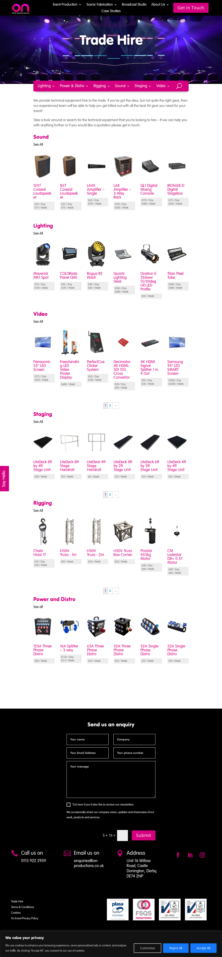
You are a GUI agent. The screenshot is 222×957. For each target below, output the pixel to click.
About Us (158, 5)
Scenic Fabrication (100, 5)
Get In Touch (191, 8)
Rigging (99, 86)
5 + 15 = (109, 835)
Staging (141, 86)
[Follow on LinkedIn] (190, 855)
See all (38, 607)
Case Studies (111, 11)
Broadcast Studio (134, 5)
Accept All (203, 948)
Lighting (44, 86)
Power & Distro (72, 86)
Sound (120, 86)
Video (161, 86)
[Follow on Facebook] (178, 855)
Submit (143, 835)
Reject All (175, 948)
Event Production (65, 5)
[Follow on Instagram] (202, 855)
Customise (147, 948)
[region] (111, 944)
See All (38, 145)
